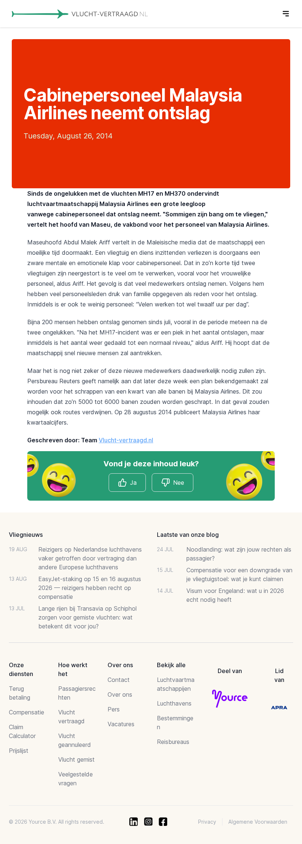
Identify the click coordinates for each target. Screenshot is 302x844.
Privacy (207, 822)
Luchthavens (174, 703)
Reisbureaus (173, 741)
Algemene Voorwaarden (257, 822)
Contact (119, 679)
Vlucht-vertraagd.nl (126, 440)
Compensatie (26, 712)
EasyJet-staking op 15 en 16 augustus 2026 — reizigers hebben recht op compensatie (89, 587)
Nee (178, 482)
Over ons (120, 694)
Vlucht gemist (76, 759)
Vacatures (121, 724)
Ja (133, 482)
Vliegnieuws (26, 534)
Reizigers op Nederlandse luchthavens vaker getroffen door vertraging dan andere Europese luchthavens (90, 558)
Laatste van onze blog (188, 534)
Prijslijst (18, 750)
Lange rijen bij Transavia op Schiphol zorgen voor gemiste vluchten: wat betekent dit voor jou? (87, 617)
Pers (114, 709)
